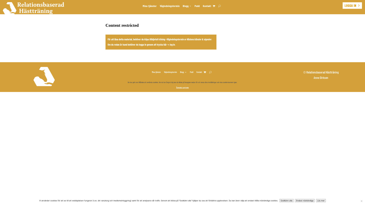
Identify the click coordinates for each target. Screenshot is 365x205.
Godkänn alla (286, 200)
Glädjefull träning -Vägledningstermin (166, 39)
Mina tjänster (150, 6)
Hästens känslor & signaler (199, 39)
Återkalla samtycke (182, 87)
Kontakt (207, 6)
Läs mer (321, 200)
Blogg (186, 6)
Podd (197, 6)
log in (172, 44)
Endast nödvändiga (305, 200)
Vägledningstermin (170, 6)
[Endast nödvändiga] (361, 201)
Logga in (350, 5)
